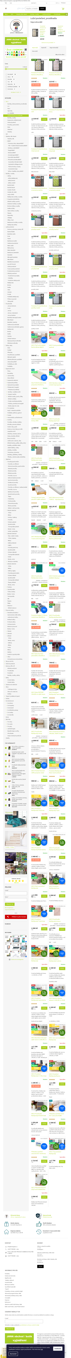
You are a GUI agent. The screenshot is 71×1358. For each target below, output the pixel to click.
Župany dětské (12, 582)
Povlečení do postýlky (13, 276)
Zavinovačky (11, 376)
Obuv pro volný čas (12, 692)
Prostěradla (9, 304)
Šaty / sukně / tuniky (13, 536)
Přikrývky (10, 352)
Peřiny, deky (9, 345)
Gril (7, 134)
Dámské (10, 633)
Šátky (9, 603)
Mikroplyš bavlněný (12, 257)
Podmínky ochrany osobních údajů (14, 1291)
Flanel (9, 239)
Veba (9, 290)
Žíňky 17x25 (11, 220)
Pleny (9, 371)
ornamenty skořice (36, 211)
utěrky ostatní (11, 183)
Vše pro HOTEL (10, 661)
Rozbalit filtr (15, 92)
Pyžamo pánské (12, 522)
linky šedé (51, 172)
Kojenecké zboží (10, 369)
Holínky (9, 694)
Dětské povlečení (12, 273)
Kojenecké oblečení (13, 380)
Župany (9, 213)
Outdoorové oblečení (11, 685)
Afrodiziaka (10, 733)
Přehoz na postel (12, 299)
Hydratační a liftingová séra (15, 164)
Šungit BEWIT (11, 150)
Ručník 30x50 (11, 185)
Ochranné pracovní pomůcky (15, 659)
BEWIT (9, 141)
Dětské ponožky (12, 473)
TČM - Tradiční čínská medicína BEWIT (17, 146)
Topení (7, 1289)
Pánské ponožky (12, 471)
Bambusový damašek (13, 252)
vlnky (50, 329)
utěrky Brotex (11, 180)
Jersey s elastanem (13, 313)
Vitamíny (10, 132)
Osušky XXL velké (12, 192)
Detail (44, 119)
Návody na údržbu (9, 1285)
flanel (50, 1097)
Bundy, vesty (11, 559)
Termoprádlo (11, 596)
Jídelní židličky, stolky (13, 448)
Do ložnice (10, 703)
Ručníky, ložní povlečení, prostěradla (17, 104)
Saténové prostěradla (13, 325)
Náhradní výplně (12, 357)
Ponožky (10, 520)
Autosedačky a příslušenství (15, 417)
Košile (9, 557)
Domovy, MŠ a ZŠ (10, 666)
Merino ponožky (12, 506)
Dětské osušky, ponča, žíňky (15, 396)
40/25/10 (33, 559)
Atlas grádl (10, 301)
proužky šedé (35, 289)
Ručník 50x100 (11, 187)
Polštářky (10, 278)
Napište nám (8, 1278)
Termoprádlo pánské (13, 527)
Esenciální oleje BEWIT (13, 157)
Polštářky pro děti (12, 364)
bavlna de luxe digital (36, 1021)
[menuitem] (6, 14)
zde (42, 1349)
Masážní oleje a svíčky (13, 731)
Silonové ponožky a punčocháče (16, 466)
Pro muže (10, 724)
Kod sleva (11, 89)
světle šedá (34, 715)
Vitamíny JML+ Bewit (11, 136)
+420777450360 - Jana (13, 1256)
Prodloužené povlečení (14, 271)
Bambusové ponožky (13, 492)
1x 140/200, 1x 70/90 (54, 1021)
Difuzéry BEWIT (12, 153)
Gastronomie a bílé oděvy (14, 615)
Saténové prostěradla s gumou (16, 327)
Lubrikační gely (11, 729)
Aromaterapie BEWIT (13, 155)
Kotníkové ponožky (13, 482)
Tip (10, 82)
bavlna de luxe (53, 831)
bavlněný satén (53, 981)
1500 (40, 441)
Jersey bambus (12, 315)
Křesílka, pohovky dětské (14, 424)
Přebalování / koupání (13, 387)
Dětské (9, 636)
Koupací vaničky (12, 394)
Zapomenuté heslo (10, 910)
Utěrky (9, 176)
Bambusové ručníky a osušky (15, 222)
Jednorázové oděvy (13, 617)
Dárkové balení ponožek (14, 478)
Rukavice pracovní (12, 626)
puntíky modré (35, 329)
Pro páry (10, 726)
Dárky (7, 678)
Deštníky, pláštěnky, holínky (15, 455)
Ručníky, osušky (12, 118)
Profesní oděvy (11, 622)
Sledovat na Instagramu (17, 959)
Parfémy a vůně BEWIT (13, 148)
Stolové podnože (10, 664)
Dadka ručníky (11, 208)
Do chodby (10, 712)
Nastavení (13, 1354)
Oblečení (10, 129)
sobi (32, 132)
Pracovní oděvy (10, 610)
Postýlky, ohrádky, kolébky (15, 422)
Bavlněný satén (11, 234)
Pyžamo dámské (12, 552)
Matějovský (11, 283)
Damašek (10, 255)
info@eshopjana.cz (12, 1247)
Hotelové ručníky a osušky (14, 204)
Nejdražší (43, 48)
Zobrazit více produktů (47, 43)
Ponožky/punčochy (13, 547)
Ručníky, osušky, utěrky (14, 675)
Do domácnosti (10, 701)
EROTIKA (8, 719)
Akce (10, 77)
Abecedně (35, 51)
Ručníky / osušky (10, 173)
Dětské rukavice (12, 608)
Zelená (36, 481)
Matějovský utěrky (12, 225)
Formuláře (7, 1298)
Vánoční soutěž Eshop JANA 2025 (45, 1253)
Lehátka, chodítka (12, 450)
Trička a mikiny (11, 592)
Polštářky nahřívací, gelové (15, 413)
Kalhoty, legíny (12, 571)
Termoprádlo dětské (13, 580)
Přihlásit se (9, 904)
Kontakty (33, 3)
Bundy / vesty (11, 529)
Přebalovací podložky (13, 390)
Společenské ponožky (14, 494)
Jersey (9, 311)
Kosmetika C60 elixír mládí (15, 162)
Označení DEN (8, 1282)
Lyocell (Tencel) (12, 264)
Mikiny (9, 515)
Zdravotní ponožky (13, 503)
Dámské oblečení (12, 533)
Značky (8, 738)
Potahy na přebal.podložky (15, 401)
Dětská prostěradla (13, 343)
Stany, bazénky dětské (13, 436)
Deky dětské (11, 378)
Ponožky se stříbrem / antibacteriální (17, 487)
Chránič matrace (12, 338)
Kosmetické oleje (12, 169)
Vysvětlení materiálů (10, 1287)
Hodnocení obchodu (10, 1276)
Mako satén (11, 246)
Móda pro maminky (13, 561)
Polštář (9, 350)
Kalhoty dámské (12, 543)
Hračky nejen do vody (13, 406)
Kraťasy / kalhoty (12, 517)
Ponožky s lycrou (12, 476)
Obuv (9, 657)
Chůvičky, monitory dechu (14, 434)
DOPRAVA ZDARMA (14, 87)
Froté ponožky (12, 501)
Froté (9, 308)
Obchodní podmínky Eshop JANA (13, 1296)
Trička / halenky (12, 538)
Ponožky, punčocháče (13, 125)
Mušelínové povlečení (13, 262)
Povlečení (10, 673)
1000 (36, 441)
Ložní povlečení (10, 227)
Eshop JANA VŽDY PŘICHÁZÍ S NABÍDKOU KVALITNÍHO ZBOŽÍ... (20, 1252)
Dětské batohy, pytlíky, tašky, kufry (17, 443)
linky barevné (34, 172)
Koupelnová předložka (13, 199)
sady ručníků (11, 194)
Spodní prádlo (11, 524)
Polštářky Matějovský (13, 297)
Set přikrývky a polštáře (14, 355)
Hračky (7, 698)
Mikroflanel (10, 259)
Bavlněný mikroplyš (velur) (14, 317)
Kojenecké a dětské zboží (14, 120)
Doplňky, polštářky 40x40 (14, 445)
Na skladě (12, 74)
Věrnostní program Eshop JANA (13, 1293)
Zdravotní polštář (12, 362)
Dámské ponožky (12, 468)
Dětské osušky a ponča (14, 201)
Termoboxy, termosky (13, 452)
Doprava (7, 1300)
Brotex (9, 285)
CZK (57, 3)
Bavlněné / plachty (12, 322)
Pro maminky (11, 408)
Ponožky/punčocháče (13, 462)
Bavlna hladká (11, 232)
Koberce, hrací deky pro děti (15, 429)
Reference (7, 1302)
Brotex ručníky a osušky (14, 206)
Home (7, 717)
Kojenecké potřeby (13, 383)
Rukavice (10, 606)
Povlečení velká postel (14, 280)
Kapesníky (10, 215)
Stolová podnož (12, 122)
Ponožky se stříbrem (13, 464)
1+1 (8, 106)
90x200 (33, 520)
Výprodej (11, 84)
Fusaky (9, 415)
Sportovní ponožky (13, 480)
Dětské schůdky (12, 399)
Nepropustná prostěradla (14, 341)
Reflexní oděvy (11, 619)
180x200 (39, 520)
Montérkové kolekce (13, 613)
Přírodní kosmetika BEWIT (14, 160)
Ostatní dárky (11, 682)
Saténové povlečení (13, 243)
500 (32, 441)
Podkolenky (11, 499)
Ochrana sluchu (11, 624)
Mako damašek (11, 250)
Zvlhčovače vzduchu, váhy (14, 441)
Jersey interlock (12, 306)
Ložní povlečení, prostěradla (15, 115)
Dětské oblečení (12, 564)
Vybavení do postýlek (13, 385)
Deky (9, 127)
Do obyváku (11, 715)
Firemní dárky (11, 680)
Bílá (50, 441)
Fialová (54, 441)
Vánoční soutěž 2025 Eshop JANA (13, 1304)
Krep (9, 236)
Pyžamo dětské (12, 575)
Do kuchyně (11, 708)
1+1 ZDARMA (11, 113)
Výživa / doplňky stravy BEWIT (15, 171)
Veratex (10, 292)
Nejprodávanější (54, 48)
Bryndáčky (10, 373)
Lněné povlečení (12, 266)
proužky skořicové (54, 250)
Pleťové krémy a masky (14, 167)
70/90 (32, 792)
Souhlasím (57, 1349)
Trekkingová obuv (12, 689)
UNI (8, 599)
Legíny (9, 545)
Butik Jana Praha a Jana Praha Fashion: (15, 1307)
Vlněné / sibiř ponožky (13, 508)
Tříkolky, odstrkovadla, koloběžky (16, 457)
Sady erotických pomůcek (14, 736)
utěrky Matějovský (13, 178)
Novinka (11, 79)
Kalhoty (10, 643)
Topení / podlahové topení (13, 696)
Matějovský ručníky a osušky (15, 197)
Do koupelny (11, 705)
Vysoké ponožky (12, 485)
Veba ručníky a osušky (13, 211)
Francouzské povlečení (14, 269)
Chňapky (10, 218)
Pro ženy (10, 722)
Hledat (42, 9)
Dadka (9, 287)
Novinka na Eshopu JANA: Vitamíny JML (47, 1259)
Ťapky (9, 496)
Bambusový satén (12, 241)
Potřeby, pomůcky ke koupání (15, 403)
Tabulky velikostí (9, 1280)
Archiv (40, 1266)
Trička (9, 513)
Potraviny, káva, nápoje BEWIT (16, 143)
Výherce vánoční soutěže (43, 1246)
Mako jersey (11, 248)
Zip (50, 559)
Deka (9, 348)
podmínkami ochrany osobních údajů (29, 1325)
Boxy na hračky (11, 438)
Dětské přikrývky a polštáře (15, 359)
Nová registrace (9, 908)
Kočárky (10, 420)
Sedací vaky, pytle (12, 427)
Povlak (9, 294)
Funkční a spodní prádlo (14, 654)
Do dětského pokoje (13, 710)
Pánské (9, 631)
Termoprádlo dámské (13, 554)
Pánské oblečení (12, 510)
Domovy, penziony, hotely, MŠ (15, 229)
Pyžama (10, 587)
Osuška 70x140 (11, 190)
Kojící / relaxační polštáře (14, 410)
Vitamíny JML (11, 139)
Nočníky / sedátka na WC (14, 392)
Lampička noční (11, 431)
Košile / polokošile (13, 531)
